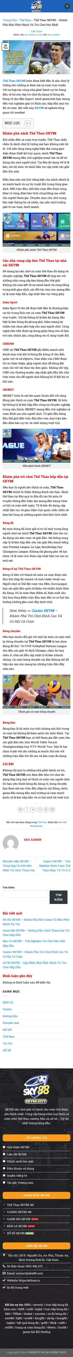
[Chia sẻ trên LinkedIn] (52, 810)
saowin (38, 1304)
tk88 (21, 1309)
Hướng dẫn (10, 1016)
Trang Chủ (10, 20)
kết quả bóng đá (28, 1323)
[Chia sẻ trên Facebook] (27, 810)
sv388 (9, 1327)
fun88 (62, 1327)
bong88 (62, 1318)
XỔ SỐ (7, 1050)
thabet (28, 1313)
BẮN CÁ (8, 1002)
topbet (10, 1323)
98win (51, 1327)
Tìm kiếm (9, 887)
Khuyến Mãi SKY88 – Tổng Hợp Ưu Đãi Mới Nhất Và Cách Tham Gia (19, 865)
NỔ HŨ (7, 1029)
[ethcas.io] (36, 6)
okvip (50, 1318)
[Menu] (67, 6)
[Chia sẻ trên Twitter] (33, 810)
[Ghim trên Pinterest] (46, 810)
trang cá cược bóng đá (30, 1327)
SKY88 (39, 108)
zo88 (30, 1309)
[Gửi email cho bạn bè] (40, 810)
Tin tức (7, 1043)
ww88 (28, 1318)
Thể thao (25, 20)
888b (27, 1304)
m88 (62, 1323)
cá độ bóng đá (57, 1313)
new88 (9, 1318)
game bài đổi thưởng (36, 1332)
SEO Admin (53, 34)
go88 (44, 1323)
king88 (39, 1318)
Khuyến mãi (11, 1023)
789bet (17, 1313)
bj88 (19, 1318)
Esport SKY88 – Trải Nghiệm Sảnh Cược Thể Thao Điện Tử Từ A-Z (54, 865)
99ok (53, 1323)
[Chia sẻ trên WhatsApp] (20, 810)
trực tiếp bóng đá (56, 1309)
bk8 (7, 1313)
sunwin (40, 1313)
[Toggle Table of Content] (26, 123)
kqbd (38, 1309)
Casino (7, 1009)
